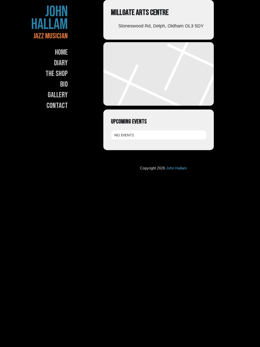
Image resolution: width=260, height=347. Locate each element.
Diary (61, 63)
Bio (64, 84)
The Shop (56, 73)
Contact (57, 105)
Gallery (58, 95)
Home (61, 52)
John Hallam (49, 18)
